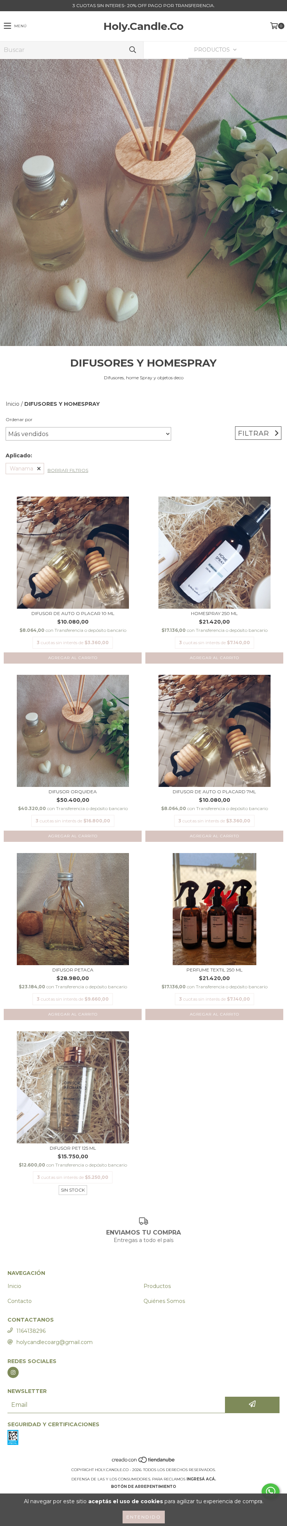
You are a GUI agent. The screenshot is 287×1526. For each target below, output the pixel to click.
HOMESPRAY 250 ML (214, 613)
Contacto (19, 1301)
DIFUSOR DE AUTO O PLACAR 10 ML (72, 613)
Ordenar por (19, 419)
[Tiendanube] (143, 1462)
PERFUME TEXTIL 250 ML (214, 970)
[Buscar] (132, 49)
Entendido (143, 1517)
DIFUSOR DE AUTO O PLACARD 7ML (214, 791)
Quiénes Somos (164, 1301)
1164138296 (31, 1331)
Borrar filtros (67, 470)
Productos (157, 1286)
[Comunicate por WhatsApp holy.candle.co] (271, 1491)
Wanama (21, 468)
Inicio (12, 404)
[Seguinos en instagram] (13, 1372)
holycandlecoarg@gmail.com (54, 1342)
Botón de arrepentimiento (143, 1486)
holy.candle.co (143, 26)
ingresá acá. (201, 1479)
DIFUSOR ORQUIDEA (73, 791)
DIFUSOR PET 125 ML (73, 1148)
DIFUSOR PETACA (72, 970)
